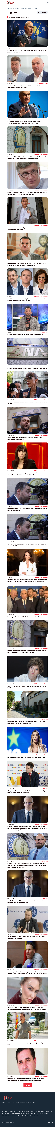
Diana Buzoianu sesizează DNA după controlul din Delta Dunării (26, 757)
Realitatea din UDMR (25, 1113)
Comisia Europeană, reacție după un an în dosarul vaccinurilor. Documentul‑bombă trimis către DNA (26, 300)
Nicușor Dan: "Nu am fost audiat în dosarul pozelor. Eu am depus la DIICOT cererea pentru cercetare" (27, 791)
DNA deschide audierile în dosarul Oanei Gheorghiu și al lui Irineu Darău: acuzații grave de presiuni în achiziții (27, 651)
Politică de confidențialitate (21, 1102)
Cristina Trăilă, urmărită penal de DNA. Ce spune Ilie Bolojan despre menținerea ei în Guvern (25, 86)
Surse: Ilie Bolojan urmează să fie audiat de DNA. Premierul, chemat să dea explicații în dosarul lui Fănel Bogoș (25, 122)
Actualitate (45, 332)
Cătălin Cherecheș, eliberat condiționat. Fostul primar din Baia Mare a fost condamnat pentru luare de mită (26, 264)
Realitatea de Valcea (34, 1115)
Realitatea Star (22, 1111)
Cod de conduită (31, 1102)
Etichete (17, 8)
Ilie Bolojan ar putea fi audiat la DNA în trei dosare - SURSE (25, 334)
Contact (3, 1102)
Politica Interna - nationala (41, 48)
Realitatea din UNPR (40, 1111)
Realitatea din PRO (35, 1113)
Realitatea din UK (15, 1115)
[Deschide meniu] (47, 3)
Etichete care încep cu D (27, 8)
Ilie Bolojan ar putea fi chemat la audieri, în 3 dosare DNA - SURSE (27, 368)
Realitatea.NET (5, 1111)
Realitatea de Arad (24, 1115)
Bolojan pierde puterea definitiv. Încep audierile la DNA (24, 617)
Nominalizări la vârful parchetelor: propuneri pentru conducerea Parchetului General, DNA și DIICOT (27, 901)
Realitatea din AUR (49, 1111)
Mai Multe (27, 1085)
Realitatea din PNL (44, 1113)
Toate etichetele (43, 12)
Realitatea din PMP (16, 1113)
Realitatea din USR (30, 1111)
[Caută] (43, 2)
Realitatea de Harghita (6, 1115)
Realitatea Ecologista (6, 1113)
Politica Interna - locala (42, 83)
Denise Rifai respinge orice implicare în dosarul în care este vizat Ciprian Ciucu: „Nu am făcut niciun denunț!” (27, 474)
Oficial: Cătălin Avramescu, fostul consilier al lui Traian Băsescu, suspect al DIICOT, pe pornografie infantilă (27, 193)
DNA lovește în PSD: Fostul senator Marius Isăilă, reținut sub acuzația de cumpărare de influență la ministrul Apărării (25, 1079)
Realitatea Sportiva (13, 1111)
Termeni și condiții (10, 1102)
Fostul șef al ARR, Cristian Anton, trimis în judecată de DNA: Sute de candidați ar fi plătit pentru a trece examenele (27, 157)
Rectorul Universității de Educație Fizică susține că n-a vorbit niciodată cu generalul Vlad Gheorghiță (26, 722)
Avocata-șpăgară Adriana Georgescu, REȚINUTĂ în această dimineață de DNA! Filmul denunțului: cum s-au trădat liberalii (26, 1008)
